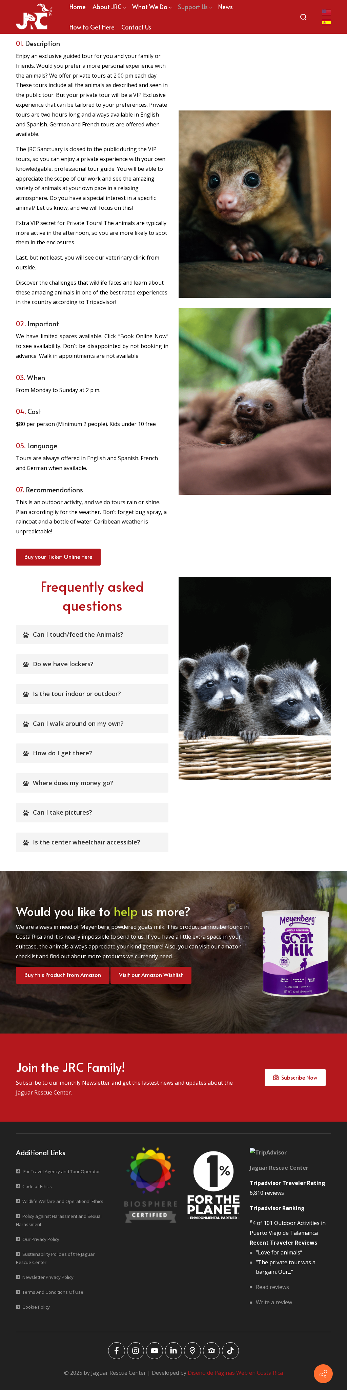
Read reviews (272, 1287)
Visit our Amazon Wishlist (151, 974)
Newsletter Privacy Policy (48, 1277)
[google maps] (192, 1350)
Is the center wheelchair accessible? (86, 842)
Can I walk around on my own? (78, 723)
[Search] (303, 17)
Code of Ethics (37, 1186)
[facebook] (116, 1350)
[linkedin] (173, 1350)
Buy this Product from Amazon (62, 974)
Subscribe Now (298, 1077)
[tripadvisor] (211, 1350)
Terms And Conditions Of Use (52, 1292)
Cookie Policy (36, 1307)
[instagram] (135, 1350)
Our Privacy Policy (40, 1239)
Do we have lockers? (63, 664)
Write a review (274, 1302)
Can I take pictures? (62, 812)
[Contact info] (323, 1373)
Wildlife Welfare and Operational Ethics (62, 1201)
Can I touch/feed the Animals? (78, 634)
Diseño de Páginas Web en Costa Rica (235, 1372)
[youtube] (154, 1350)
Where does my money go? (73, 783)
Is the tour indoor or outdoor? (77, 694)
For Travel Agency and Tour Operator (61, 1171)
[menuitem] (92, 27)
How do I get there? (62, 753)
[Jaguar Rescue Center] (34, 17)
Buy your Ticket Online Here (58, 556)
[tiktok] (230, 1350)
